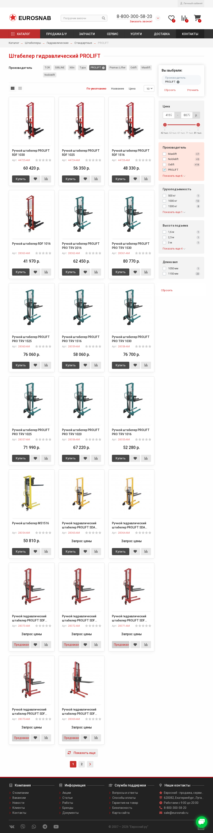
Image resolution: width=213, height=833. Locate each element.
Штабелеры (33, 42)
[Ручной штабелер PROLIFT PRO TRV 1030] (131, 307)
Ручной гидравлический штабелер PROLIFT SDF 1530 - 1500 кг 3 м (79, 619)
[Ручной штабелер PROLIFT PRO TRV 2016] (81, 213)
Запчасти (87, 34)
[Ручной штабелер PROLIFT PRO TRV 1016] (131, 400)
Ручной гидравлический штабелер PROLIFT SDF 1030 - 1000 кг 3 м (79, 712)
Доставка (162, 34)
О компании (20, 792)
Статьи (67, 797)
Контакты (190, 34)
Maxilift (146, 67)
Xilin (71, 67)
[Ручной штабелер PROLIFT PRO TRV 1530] (131, 213)
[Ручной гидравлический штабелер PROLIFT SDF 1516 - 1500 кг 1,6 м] (31, 679)
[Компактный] (20, 88)
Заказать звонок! (141, 21)
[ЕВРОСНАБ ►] (12, 18)
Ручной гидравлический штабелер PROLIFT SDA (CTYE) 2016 (129, 525)
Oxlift (133, 67)
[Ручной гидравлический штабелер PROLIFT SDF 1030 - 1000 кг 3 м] (81, 679)
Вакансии (19, 797)
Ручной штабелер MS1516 (30, 523)
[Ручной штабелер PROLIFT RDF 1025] (81, 120)
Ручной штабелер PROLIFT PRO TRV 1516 (81, 339)
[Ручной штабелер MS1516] (31, 493)
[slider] (164, 124)
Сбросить (170, 90)
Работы (67, 802)
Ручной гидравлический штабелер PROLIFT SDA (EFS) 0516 (79, 525)
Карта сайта (121, 812)
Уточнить (193, 90)
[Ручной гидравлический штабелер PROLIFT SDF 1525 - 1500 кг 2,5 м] (131, 586)
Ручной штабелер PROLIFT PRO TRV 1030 (131, 339)
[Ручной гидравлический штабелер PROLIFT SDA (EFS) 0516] (81, 493)
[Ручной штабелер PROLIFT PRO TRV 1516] (81, 307)
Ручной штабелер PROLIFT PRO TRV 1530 (131, 246)
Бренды (67, 807)
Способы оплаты (124, 797)
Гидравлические (58, 42)
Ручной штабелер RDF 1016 (31, 243)
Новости (18, 802)
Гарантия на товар (125, 802)
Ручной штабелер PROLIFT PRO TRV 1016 (131, 432)
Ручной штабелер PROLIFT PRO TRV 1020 (81, 432)
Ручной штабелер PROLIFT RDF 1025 (81, 152)
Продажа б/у (56, 34)
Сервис (112, 34)
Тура (82, 67)
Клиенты (18, 807)
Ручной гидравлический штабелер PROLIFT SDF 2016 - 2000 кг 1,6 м (29, 619)
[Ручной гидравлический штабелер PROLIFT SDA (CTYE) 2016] (131, 493)
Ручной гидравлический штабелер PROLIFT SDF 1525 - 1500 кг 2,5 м (129, 619)
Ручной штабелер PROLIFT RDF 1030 (31, 152)
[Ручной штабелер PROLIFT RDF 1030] (31, 120)
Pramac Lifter (117, 67)
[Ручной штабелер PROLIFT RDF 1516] (131, 120)
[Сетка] (12, 88)
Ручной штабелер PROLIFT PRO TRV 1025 (31, 432)
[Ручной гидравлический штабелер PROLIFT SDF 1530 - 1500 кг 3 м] (81, 586)
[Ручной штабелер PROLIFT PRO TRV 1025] (31, 400)
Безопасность (122, 807)
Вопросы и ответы (125, 792)
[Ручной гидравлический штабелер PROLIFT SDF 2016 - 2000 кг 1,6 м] (31, 586)
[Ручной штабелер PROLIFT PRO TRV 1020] (81, 400)
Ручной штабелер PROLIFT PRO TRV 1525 (31, 339)
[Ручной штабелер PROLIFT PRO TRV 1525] (31, 307)
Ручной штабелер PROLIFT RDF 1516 (131, 152)
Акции (66, 792)
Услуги (136, 34)
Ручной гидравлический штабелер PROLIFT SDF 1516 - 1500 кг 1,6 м (29, 712)
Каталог (23, 34)
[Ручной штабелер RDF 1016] (31, 213)
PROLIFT (96, 67)
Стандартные (83, 42)
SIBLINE (59, 67)
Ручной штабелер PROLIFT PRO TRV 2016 (81, 246)
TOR (47, 67)
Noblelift (50, 74)
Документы (70, 812)
